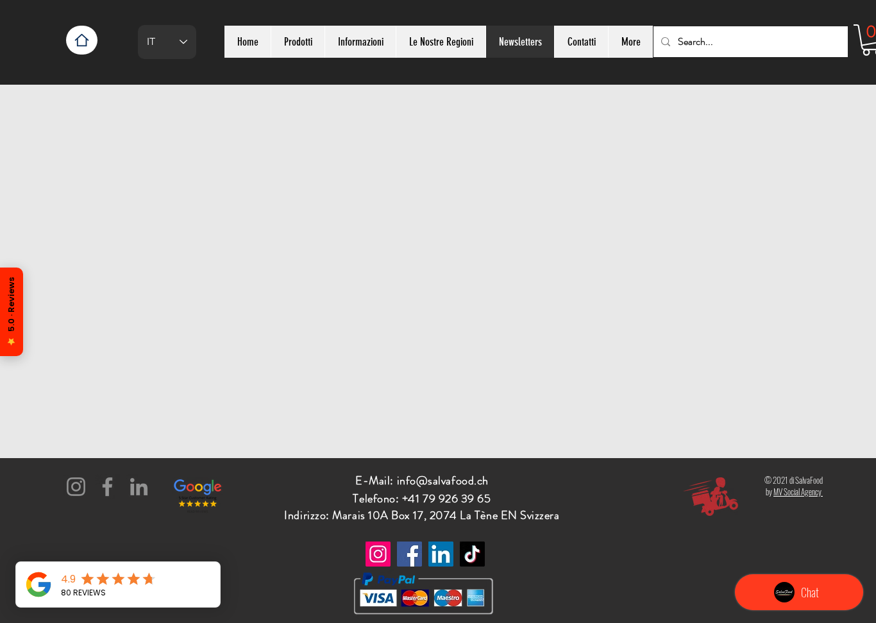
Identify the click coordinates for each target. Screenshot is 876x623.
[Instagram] (75, 486)
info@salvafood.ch (443, 480)
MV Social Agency (798, 491)
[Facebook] (107, 486)
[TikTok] (472, 554)
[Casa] (81, 40)
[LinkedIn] (138, 486)
